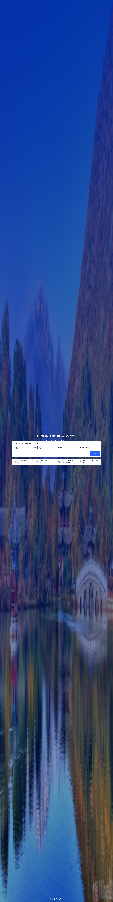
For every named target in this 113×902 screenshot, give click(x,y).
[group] (24, 448)
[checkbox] (37, 443)
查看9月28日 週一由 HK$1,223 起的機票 (55, 440)
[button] (102, 2)
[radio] (15, 443)
